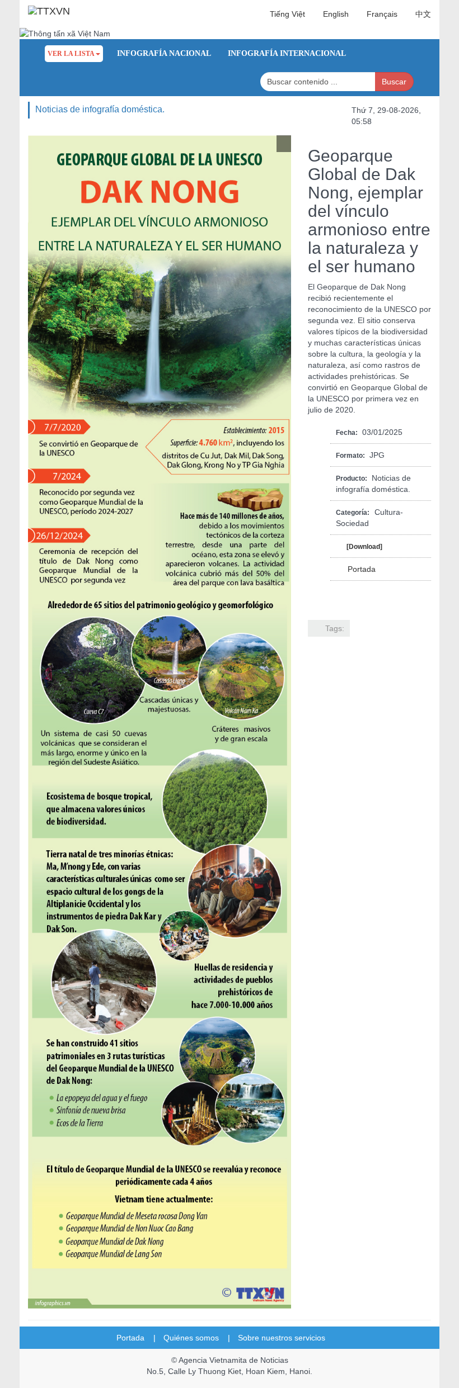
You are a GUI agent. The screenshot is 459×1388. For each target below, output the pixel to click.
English (336, 14)
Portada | (136, 1337)
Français (382, 14)
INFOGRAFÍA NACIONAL (164, 53)
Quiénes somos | (196, 1337)
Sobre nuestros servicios (286, 1337)
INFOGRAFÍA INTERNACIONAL (287, 53)
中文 (423, 14)
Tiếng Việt (287, 14)
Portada (362, 569)
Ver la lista (71, 54)
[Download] (364, 547)
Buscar (394, 81)
